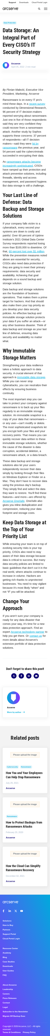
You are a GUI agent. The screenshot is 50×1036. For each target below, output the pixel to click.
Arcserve (15, 64)
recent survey (37, 103)
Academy (7, 953)
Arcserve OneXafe (14, 500)
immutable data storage (31, 377)
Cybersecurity (12, 767)
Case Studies (9, 962)
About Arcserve (10, 985)
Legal (5, 1007)
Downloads (24, 2)
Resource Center (10, 948)
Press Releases (10, 998)
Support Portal (9, 934)
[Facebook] (4, 911)
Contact (6, 1003)
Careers (6, 994)
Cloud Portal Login (39, 2)
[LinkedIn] (10, 911)
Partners (6, 930)
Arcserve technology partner (27, 631)
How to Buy (8, 925)
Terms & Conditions (12, 1032)
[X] (15, 911)
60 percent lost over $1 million (26, 251)
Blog (5, 957)
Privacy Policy (29, 1032)
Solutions (7, 921)
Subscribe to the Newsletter (15, 1012)
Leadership (8, 989)
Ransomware (26, 767)
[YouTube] (21, 911)
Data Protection (10, 23)
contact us (36, 635)
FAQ (5, 975)
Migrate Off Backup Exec (14, 1016)
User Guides (8, 971)
